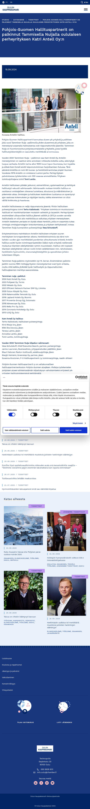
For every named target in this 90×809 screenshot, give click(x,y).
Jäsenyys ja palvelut (10, 671)
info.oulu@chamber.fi (47, 772)
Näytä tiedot (78, 423)
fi (7, 2)
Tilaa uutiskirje (25, 722)
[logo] (11, 9)
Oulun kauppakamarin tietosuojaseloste (45, 796)
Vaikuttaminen (8, 678)
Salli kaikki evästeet (73, 430)
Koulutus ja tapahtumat (12, 665)
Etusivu (5, 20)
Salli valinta (45, 430)
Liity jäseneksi (64, 722)
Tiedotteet (33, 20)
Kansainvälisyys (8, 684)
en (11, 2)
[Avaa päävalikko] (86, 9)
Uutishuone (18, 20)
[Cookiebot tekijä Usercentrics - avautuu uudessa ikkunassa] (77, 377)
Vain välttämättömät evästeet (16, 430)
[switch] (34, 414)
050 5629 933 (47, 769)
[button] (84, 2)
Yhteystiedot (7, 690)
